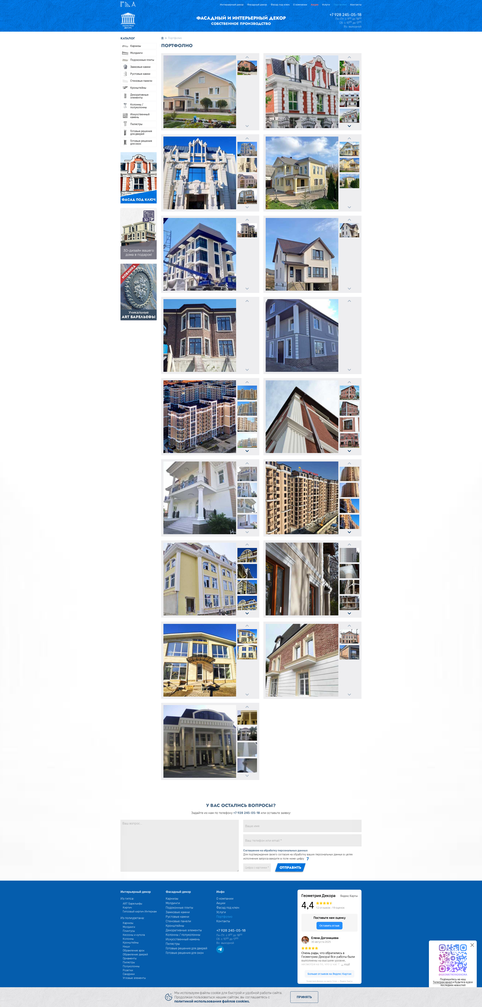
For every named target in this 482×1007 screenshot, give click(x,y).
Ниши (126, 946)
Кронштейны (138, 87)
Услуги (326, 4)
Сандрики (129, 974)
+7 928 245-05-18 (345, 14)
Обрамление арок (133, 950)
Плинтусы (129, 930)
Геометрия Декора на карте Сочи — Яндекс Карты (329, 981)
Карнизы (135, 45)
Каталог (127, 38)
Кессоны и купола (134, 934)
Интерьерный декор (232, 4)
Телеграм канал (442, 982)
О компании (300, 4)
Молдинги (136, 52)
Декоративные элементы (139, 96)
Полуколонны (131, 966)
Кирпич (127, 907)
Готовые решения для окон (141, 142)
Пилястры (136, 124)
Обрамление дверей (135, 954)
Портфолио (340, 4)
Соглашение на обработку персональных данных (275, 850)
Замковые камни (140, 66)
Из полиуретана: (132, 918)
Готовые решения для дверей (141, 132)
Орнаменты (130, 958)
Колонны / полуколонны (138, 106)
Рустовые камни (140, 73)
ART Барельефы (132, 903)
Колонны (128, 938)
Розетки (128, 970)
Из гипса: (127, 898)
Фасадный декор (257, 4)
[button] (247, 57)
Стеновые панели (141, 80)
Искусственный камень (139, 116)
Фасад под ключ (280, 4)
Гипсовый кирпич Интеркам (140, 911)
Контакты (356, 4)
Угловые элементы (134, 977)
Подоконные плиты (142, 59)
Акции (314, 4)
